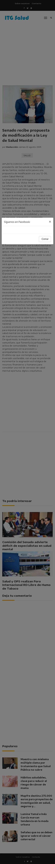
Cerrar (45, 239)
